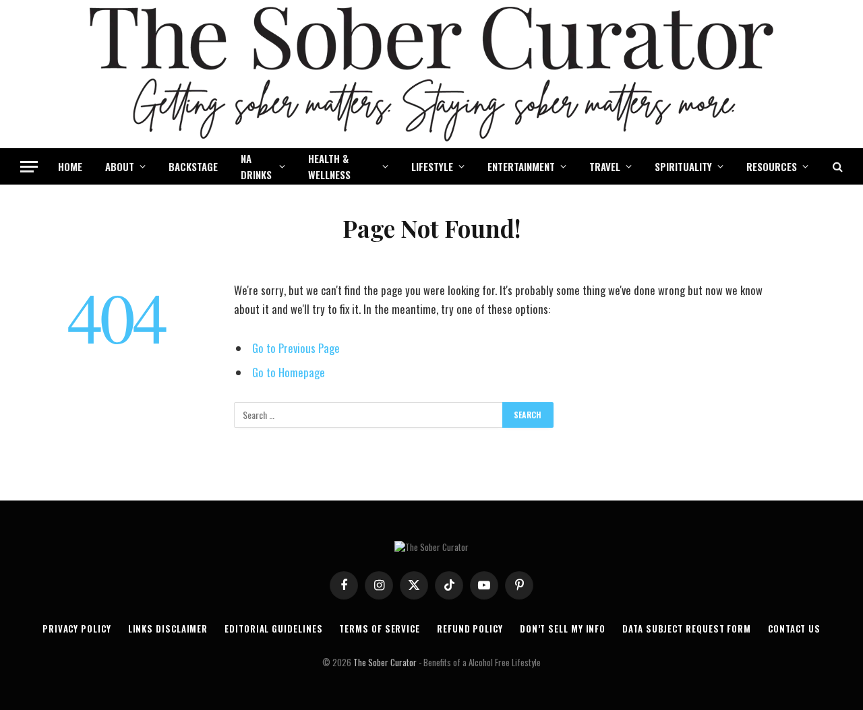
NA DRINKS (256, 166)
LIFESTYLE (432, 166)
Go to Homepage (288, 372)
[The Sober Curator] (431, 74)
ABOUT (119, 166)
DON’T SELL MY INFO (562, 628)
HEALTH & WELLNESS (329, 166)
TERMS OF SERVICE (379, 628)
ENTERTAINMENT (521, 166)
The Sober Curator (385, 662)
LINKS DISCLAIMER (168, 628)
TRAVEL (604, 166)
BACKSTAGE (193, 166)
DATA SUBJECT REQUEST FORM (686, 628)
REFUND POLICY (470, 628)
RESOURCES (771, 166)
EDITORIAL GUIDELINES (273, 628)
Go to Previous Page (296, 348)
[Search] (836, 167)
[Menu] (29, 167)
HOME (70, 166)
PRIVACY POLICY (76, 628)
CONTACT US (794, 628)
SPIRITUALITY (683, 166)
